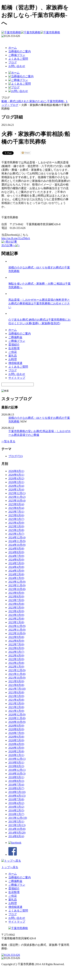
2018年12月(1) (17, 769)
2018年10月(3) (17, 773)
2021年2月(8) (16, 707)
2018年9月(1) (16, 777)
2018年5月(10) (17, 792)
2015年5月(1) (16, 821)
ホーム (12, 47)
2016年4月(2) (16, 803)
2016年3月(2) (16, 806)
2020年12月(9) (17, 714)
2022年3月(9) (16, 659)
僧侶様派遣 (15, 363)
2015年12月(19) (17, 817)
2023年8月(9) (16, 596)
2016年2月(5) (16, 810)
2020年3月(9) (16, 747)
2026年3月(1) (16, 482)
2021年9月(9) (16, 681)
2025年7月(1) (16, 511)
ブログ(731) (15, 456)
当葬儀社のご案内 (19, 51)
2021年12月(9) (17, 670)
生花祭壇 (14, 348)
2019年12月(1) (17, 758)
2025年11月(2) (17, 496)
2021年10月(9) (17, 677)
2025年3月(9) (16, 526)
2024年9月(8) (16, 548)
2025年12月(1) (17, 493)
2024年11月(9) (17, 541)
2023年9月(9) (16, 592)
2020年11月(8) (17, 718)
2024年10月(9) (17, 544)
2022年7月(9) (16, 644)
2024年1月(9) (16, 578)
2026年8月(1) (16, 471)
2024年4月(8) (16, 566)
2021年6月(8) (16, 692)
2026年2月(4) (16, 485)
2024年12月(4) (17, 537)
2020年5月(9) (16, 740)
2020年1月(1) (16, 755)
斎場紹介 (14, 344)
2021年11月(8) (17, 673)
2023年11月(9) (17, 585)
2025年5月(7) (16, 519)
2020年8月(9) (16, 729)
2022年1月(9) (16, 666)
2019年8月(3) (16, 766)
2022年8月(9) (16, 640)
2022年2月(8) (16, 662)
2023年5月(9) (16, 607)
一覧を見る (8, 441)
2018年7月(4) (16, 784)
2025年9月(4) (16, 504)
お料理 (12, 359)
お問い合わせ (16, 66)
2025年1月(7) (16, 533)
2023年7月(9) (16, 600)
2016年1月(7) (16, 814)
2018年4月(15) (17, 795)
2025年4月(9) (16, 522)
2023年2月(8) (16, 618)
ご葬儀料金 (15, 337)
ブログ (12, 62)
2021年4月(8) (16, 699)
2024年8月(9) (16, 552)
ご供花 (12, 351)
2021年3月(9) (16, 703)
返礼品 (12, 355)
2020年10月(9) (17, 721)
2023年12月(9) (17, 581)
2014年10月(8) (17, 828)
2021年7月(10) (17, 688)
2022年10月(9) (17, 633)
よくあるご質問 (18, 58)
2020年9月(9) (16, 725)
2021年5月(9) (16, 696)
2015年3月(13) (17, 825)
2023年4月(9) (16, 611)
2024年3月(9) (16, 570)
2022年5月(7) (16, 651)
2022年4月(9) (16, 655)
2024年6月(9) (16, 559)
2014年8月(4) (16, 836)
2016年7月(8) (16, 799)
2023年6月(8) (16, 603)
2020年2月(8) (16, 751)
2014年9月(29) (17, 832)
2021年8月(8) (16, 685)
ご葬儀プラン (16, 55)
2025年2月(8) (16, 530)
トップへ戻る (9, 867)
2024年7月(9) (16, 555)
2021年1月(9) (16, 710)
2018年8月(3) (16, 780)
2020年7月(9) (16, 732)
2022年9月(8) (16, 637)
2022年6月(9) (16, 648)
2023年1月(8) (16, 622)
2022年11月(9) (17, 629)
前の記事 (11, 241)
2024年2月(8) (16, 574)
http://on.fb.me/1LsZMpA (15, 238)
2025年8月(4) (16, 507)
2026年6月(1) (16, 474)
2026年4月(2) (16, 478)
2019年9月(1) (16, 762)
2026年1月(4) (16, 489)
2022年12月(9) (17, 626)
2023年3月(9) (16, 614)
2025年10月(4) (17, 500)
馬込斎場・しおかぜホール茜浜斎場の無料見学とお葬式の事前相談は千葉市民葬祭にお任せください (39, 303)
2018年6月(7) (16, 788)
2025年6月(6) (16, 515)
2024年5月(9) (16, 563)
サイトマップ (16, 377)
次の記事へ (8, 245)
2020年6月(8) (16, 736)
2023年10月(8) (17, 589)
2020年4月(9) (16, 744)
